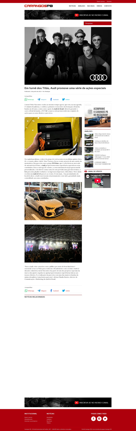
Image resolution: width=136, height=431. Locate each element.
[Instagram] (99, 418)
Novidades (50, 417)
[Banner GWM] (98, 116)
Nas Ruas (91, 6)
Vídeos (99, 6)
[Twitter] (105, 418)
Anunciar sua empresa (31, 421)
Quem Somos (101, 1)
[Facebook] (93, 418)
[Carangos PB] (39, 6)
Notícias (72, 6)
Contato (107, 6)
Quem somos (28, 417)
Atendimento (28, 419)
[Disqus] (53, 324)
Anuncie (109, 1)
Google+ (93, 422)
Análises (81, 6)
